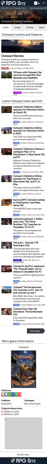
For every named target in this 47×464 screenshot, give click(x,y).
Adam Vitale (26, 122)
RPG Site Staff (30, 260)
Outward (24, 347)
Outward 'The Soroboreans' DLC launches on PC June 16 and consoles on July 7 (28, 290)
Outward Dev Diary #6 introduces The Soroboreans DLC (28, 311)
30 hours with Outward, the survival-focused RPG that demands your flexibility (27, 75)
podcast (17, 260)
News (41, 27)
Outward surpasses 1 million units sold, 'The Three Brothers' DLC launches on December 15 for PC (28, 222)
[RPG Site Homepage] (13, 3)
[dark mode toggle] (37, 3)
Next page (35, 331)
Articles (30, 27)
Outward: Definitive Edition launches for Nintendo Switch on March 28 (28, 109)
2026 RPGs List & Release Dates (13, 8)
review (5, 68)
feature (17, 92)
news (16, 122)
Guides (17, 27)
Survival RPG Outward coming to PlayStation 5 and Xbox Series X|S (28, 202)
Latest (6, 27)
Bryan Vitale (16, 68)
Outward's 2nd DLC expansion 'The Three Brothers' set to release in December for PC (28, 269)
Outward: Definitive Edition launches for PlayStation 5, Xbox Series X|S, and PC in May (27, 180)
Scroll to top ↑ (23, 454)
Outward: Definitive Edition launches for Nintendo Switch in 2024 (28, 130)
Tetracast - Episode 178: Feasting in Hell (26, 244)
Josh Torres (26, 172)
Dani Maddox (27, 305)
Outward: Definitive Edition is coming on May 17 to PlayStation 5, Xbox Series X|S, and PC (29, 153)
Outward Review (12, 55)
